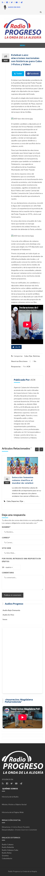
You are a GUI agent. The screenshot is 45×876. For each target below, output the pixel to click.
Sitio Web (6, 548)
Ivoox (5, 619)
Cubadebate (7, 858)
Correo (6, 537)
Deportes (15, 501)
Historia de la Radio (10, 797)
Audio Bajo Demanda (11, 610)
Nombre (6, 527)
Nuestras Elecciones (19, 361)
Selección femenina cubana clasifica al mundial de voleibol (22, 480)
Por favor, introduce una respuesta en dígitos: (21, 559)
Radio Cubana (7, 844)
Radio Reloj (6, 853)
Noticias (36, 356)
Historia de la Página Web (13, 812)
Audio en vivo (8, 615)
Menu (22, 45)
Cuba (26, 356)
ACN (28, 367)
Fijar (30, 356)
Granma (5, 855)
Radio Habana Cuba (10, 850)
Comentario (8, 572)
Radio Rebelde (8, 847)
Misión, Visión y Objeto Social (14, 804)
